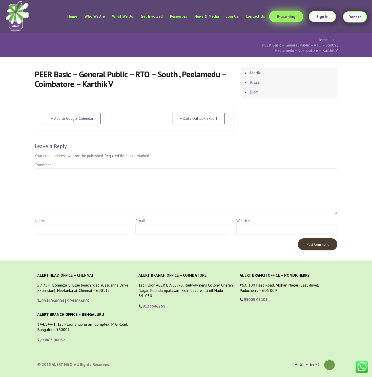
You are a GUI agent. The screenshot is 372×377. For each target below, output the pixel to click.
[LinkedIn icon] (312, 364)
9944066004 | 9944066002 (65, 300)
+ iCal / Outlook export (198, 118)
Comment (44, 164)
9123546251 (153, 306)
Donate (354, 16)
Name (40, 220)
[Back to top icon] (329, 365)
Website (243, 220)
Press (255, 82)
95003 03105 (255, 299)
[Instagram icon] (317, 364)
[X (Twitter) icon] (301, 364)
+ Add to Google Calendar (72, 118)
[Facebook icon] (296, 364)
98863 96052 (53, 339)
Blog (254, 92)
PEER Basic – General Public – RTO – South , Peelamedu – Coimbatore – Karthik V (300, 47)
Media (255, 72)
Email (140, 220)
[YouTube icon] (306, 364)
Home (322, 39)
